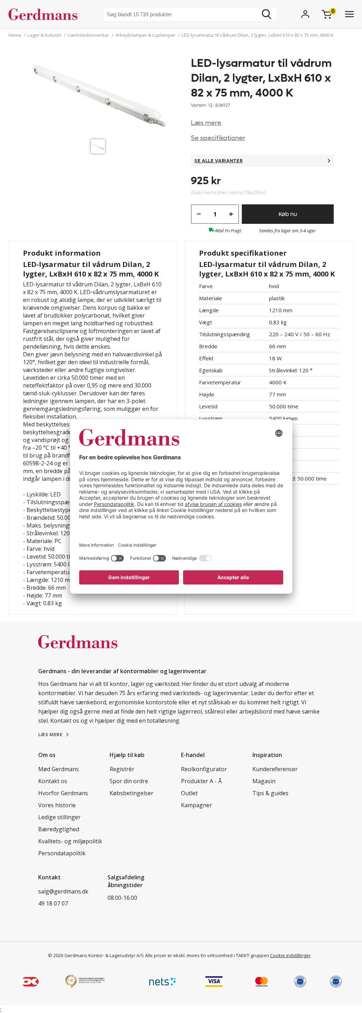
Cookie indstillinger (290, 955)
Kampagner (196, 805)
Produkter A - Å (201, 781)
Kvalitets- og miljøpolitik (70, 841)
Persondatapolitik (62, 853)
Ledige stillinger (59, 817)
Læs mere (206, 123)
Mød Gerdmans (58, 769)
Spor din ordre (129, 781)
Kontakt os (52, 781)
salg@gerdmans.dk (63, 891)
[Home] (45, 14)
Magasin (263, 781)
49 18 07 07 (53, 903)
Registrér (122, 769)
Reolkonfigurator (204, 769)
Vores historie (57, 805)
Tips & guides (270, 793)
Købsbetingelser (131, 793)
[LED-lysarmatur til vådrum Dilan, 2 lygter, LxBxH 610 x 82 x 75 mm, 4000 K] (99, 96)
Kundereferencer (275, 769)
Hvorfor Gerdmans (63, 793)
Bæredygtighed (58, 829)
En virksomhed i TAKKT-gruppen (235, 955)
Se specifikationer (218, 138)
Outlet (189, 793)
